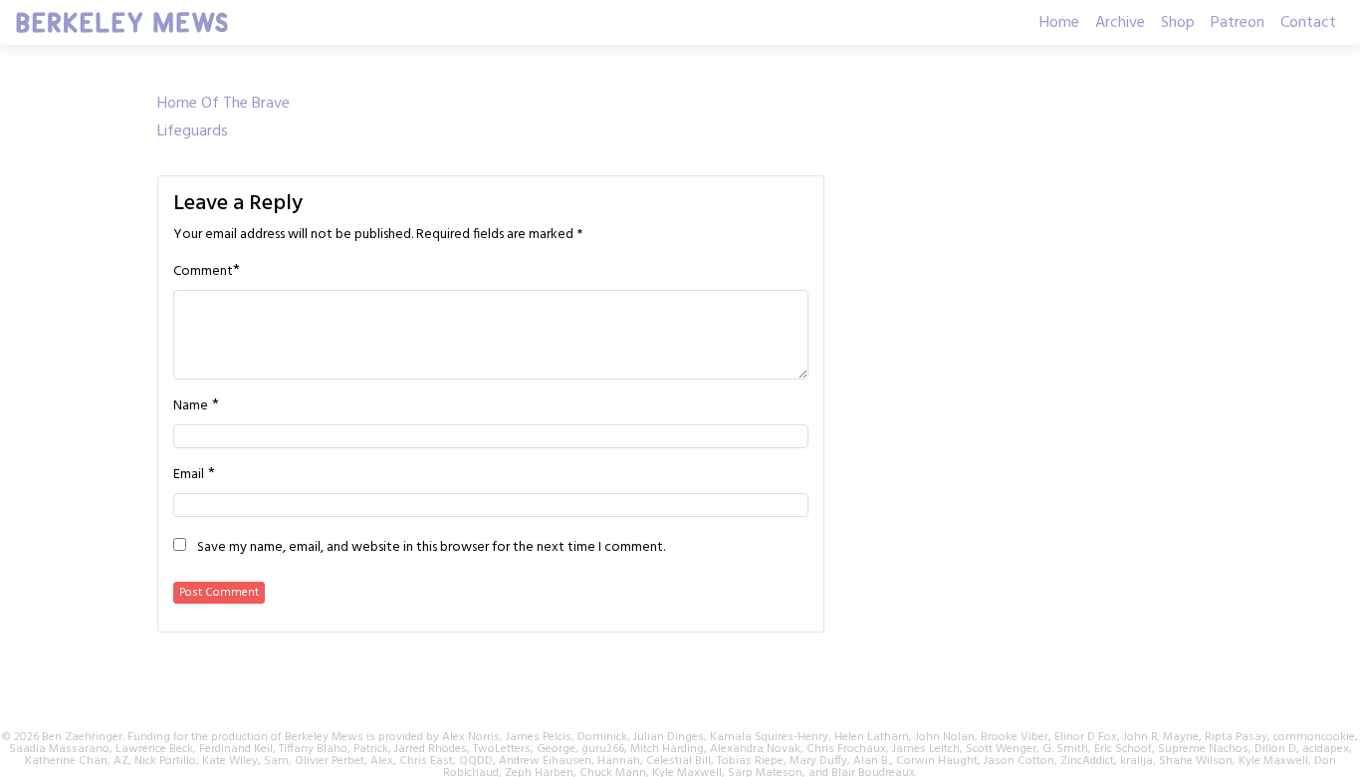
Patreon (1237, 23)
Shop (1178, 23)
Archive (1120, 23)
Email (188, 475)
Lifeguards (192, 131)
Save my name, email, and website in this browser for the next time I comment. (431, 548)
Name (190, 406)
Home (1059, 23)
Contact (1308, 23)
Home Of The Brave (223, 104)
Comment (203, 272)
